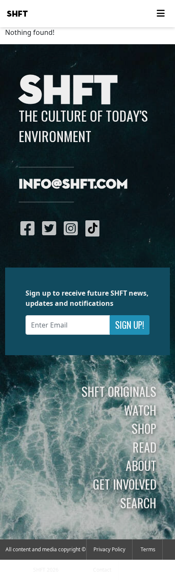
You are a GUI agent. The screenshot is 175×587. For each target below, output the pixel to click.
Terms (148, 549)
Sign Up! (129, 324)
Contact (102, 569)
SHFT (17, 14)
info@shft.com (73, 184)
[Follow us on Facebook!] (29, 228)
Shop (144, 428)
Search (138, 503)
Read (144, 447)
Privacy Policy (109, 549)
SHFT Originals (119, 391)
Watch (140, 410)
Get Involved (124, 484)
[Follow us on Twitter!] (51, 228)
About (141, 465)
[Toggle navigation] (160, 13)
